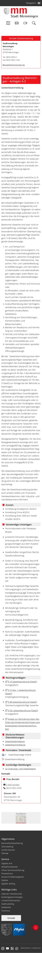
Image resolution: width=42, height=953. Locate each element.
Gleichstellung (7, 846)
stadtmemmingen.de (15, 65)
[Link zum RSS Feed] (12, 948)
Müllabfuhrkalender (9, 867)
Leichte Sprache (8, 850)
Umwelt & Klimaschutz (10, 900)
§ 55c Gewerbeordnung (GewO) (23, 710)
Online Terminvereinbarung (12, 870)
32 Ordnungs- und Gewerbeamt (20, 768)
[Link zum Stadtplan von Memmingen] (8, 23)
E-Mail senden (13, 784)
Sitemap (4, 853)
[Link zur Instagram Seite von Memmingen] (2, 948)
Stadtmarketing (7, 904)
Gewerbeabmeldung (15, 741)
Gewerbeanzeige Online (19, 754)
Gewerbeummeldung (15, 744)
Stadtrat (4, 880)
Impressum (36, 948)
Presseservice (7, 873)
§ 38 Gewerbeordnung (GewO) (22, 702)
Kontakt (11, 918)
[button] (21, 38)
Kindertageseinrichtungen (12, 897)
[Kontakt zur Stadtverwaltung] (16, 23)
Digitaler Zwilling (8, 883)
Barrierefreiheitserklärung (12, 843)
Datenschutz (25, 948)
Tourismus (5, 910)
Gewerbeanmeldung (14, 759)
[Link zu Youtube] (7, 948)
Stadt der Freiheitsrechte (11, 894)
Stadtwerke (6, 907)
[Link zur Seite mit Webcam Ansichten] (25, 23)
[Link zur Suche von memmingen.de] (34, 23)
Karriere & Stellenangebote (12, 877)
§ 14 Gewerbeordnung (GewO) (22, 681)
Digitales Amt (6, 863)
